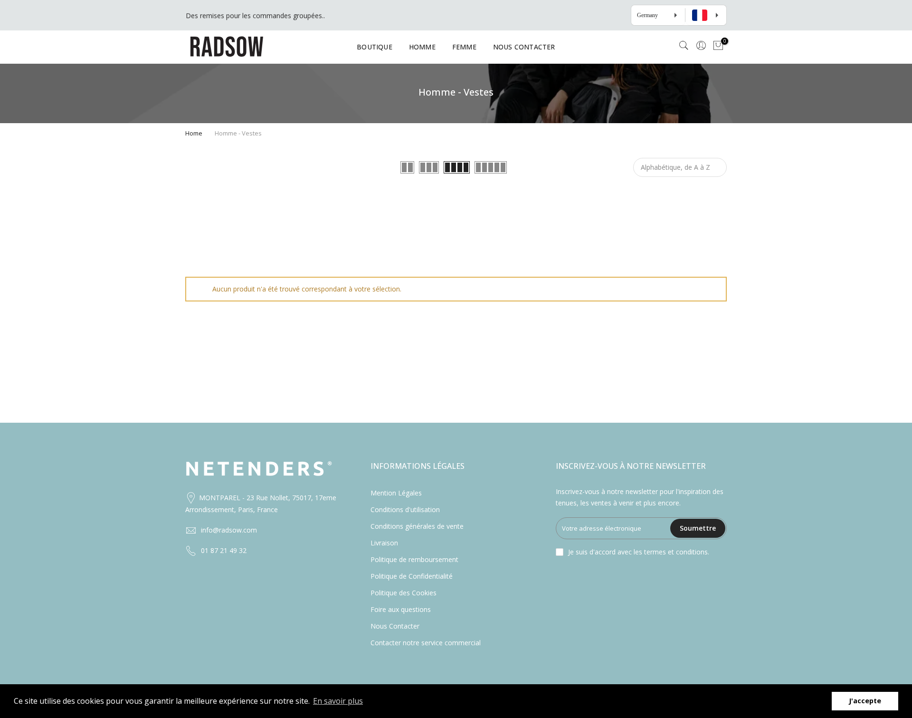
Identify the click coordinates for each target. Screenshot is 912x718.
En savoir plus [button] (338, 701)
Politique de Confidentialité (411, 576)
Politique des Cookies (403, 592)
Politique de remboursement (414, 559)
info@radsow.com (229, 529)
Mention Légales (396, 492)
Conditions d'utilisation (405, 509)
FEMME (464, 46)
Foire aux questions (400, 609)
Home (193, 133)
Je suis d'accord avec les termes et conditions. (638, 551)
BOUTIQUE (374, 46)
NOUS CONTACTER (524, 46)
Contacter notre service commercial (425, 642)
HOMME (422, 46)
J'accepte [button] (865, 700)
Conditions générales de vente (417, 526)
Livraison (384, 542)
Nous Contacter (394, 626)
